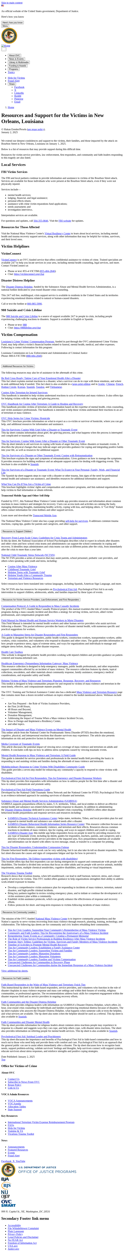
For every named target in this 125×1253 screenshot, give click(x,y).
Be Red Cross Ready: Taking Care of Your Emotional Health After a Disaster (41, 378)
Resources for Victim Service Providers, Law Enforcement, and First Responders (41, 599)
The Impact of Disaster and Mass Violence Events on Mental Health (36, 729)
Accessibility (14, 1225)
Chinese (110, 384)
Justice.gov (13, 1248)
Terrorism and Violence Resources (25, 578)
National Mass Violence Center (51, 918)
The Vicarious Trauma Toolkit (16, 873)
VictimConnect (9, 259)
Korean (21, 387)
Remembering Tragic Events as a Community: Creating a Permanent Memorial (48, 936)
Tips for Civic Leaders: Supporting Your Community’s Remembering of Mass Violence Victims (57, 930)
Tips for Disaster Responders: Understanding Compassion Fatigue (35, 847)
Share (12, 84)
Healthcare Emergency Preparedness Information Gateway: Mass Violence (39, 663)
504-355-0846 (41, 220)
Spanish (31, 387)
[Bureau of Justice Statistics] (6, 1188)
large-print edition (81, 384)
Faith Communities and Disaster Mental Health (25, 1022)
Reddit (17, 96)
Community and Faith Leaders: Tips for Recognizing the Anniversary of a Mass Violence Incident (58, 933)
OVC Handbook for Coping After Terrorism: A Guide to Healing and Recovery (42, 404)
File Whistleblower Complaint (23, 1228)
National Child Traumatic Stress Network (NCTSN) (28, 555)
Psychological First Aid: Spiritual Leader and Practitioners (31, 1036)
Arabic (101, 384)
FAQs (11, 1125)
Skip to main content (11, 2)
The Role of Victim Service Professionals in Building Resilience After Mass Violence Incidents (56, 938)
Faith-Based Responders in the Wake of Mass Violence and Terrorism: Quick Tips (43, 984)
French (119, 384)
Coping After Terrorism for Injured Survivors (24, 392)
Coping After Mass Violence (22, 566)
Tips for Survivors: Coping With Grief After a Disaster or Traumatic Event (39, 429)
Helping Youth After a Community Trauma (30, 575)
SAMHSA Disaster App (20, 833)
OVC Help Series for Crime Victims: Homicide (25, 418)
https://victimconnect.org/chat (29, 274)
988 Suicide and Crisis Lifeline (22, 316)
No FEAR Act (15, 1240)
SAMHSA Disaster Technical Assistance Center (32, 818)
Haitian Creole (8, 387)
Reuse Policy (14, 1084)
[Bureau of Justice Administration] (5, 1180)
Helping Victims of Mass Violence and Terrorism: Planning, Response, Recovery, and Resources (51, 680)
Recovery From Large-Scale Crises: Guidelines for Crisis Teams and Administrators (44, 537)
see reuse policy (36, 129)
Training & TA (15, 1131)
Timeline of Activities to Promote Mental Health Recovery (38, 944)
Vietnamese (56, 387)
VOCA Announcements (20, 1100)
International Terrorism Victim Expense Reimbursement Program (41, 1122)
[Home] (5, 45)
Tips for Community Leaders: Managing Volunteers (34, 956)
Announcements (16, 1146)
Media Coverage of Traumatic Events (20, 744)
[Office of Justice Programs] (9, 42)
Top (3, 1059)
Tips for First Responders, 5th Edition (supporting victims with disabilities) (39, 858)
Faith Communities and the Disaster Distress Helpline (28, 1002)
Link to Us (13, 1087)
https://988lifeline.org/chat (27, 327)
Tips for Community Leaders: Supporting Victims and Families (40, 950)
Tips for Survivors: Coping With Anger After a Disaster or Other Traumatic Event (43, 441)
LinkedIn (19, 93)
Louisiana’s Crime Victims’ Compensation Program (27, 341)
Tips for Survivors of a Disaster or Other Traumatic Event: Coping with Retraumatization (46, 455)
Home (11, 107)
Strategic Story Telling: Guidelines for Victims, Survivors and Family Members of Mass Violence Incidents (62, 941)
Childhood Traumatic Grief (22, 569)
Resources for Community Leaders (19, 912)
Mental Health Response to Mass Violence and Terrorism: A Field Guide (38, 755)
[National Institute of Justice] (4, 1193)
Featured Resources (18, 1149)
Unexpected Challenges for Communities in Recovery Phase (39, 962)
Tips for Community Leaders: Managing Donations (34, 953)
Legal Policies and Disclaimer (23, 1237)
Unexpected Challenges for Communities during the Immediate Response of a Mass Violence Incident (60, 965)
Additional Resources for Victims (18, 366)
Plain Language (16, 1231)
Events (11, 1152)
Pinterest (18, 98)
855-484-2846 (47, 271)
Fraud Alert (14, 80)
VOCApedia (14, 1103)
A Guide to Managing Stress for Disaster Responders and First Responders (39, 634)
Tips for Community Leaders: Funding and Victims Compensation (42, 959)
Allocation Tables (17, 1106)
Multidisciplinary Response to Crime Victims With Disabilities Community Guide (43, 766)
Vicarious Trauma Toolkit (21, 1134)
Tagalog (40, 387)
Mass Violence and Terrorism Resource (96, 692)
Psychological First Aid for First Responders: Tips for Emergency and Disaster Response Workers (51, 778)
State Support (15, 1109)
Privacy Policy (15, 1234)
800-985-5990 (34, 303)
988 (25, 324)
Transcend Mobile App (44, 515)
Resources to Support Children (17, 531)
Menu (5, 26)
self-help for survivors (76, 521)
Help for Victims (16, 77)
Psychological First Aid (65, 589)
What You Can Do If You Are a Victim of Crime (26, 484)
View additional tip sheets (14, 970)
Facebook (19, 87)
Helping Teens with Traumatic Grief (26, 572)
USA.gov (13, 1246)
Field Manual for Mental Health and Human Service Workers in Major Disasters (42, 620)
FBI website (65, 220)
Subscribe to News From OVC (24, 1082)
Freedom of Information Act (22, 1243)
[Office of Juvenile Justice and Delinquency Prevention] (5, 1198)
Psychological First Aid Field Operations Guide (25, 789)
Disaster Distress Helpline (19, 286)
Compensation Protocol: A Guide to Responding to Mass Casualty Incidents (40, 606)
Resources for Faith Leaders (16, 978)
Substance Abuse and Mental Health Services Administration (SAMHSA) (39, 801)
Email (17, 101)
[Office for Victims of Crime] (6, 1202)
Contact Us (13, 1079)
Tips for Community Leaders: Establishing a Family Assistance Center (44, 947)
